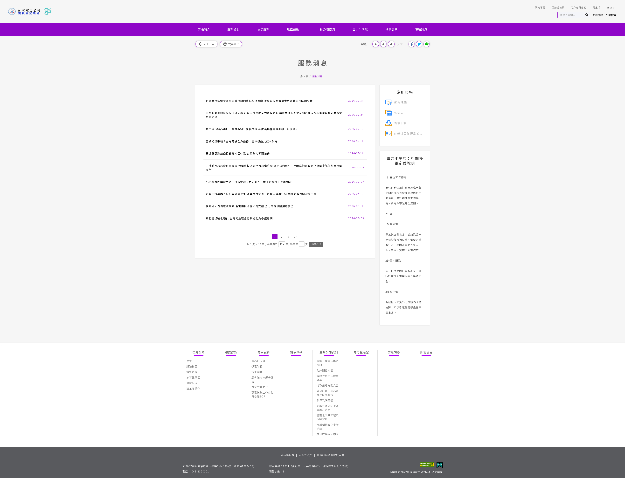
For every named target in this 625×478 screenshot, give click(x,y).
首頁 (305, 76)
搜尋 (587, 15)
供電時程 (257, 366)
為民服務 (263, 29)
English (611, 7)
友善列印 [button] (233, 44)
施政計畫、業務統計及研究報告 (328, 393)
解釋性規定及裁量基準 (328, 378)
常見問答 (391, 29)
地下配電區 (193, 377)
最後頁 (295, 236)
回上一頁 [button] (209, 44)
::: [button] (528, 7)
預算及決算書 (325, 400)
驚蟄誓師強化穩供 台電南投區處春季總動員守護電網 (239, 218)
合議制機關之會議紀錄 (328, 426)
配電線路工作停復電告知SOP (262, 394)
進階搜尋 (597, 15)
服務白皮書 (258, 361)
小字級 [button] (375, 44)
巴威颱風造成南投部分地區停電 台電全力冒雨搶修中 (239, 153)
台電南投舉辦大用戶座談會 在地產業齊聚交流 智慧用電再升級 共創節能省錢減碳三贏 (261, 194)
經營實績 (191, 372)
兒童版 (596, 7)
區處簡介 (204, 29)
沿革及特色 (193, 388)
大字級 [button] (391, 44)
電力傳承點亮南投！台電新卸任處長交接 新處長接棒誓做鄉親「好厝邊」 (252, 129)
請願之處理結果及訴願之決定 (328, 408)
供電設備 (191, 383)
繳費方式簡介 (259, 387)
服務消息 (421, 29)
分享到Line (427, 44)
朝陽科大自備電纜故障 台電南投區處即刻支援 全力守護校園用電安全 (250, 206)
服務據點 (233, 29)
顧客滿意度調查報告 (262, 379)
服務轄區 (191, 366)
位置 (189, 361)
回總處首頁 (558, 7)
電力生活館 (360, 29)
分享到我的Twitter (419, 44)
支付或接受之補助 (328, 434)
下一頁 (288, 236)
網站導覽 (540, 7)
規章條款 (293, 29)
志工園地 (257, 372)
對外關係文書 (325, 370)
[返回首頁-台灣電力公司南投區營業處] (29, 11)
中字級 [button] (383, 44)
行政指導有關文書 (328, 385)
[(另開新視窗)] (396, 102)
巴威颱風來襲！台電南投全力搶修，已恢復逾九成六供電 (242, 141)
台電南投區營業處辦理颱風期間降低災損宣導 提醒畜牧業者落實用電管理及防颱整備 (259, 101)
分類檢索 (611, 15)
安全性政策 (305, 455)
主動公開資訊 (326, 29)
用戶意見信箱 (578, 7)
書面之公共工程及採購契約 (328, 417)
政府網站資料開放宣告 (330, 455)
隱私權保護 (287, 455)
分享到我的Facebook (412, 44)
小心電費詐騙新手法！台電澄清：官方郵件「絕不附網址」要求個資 (249, 182)
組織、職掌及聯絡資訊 (328, 363)
